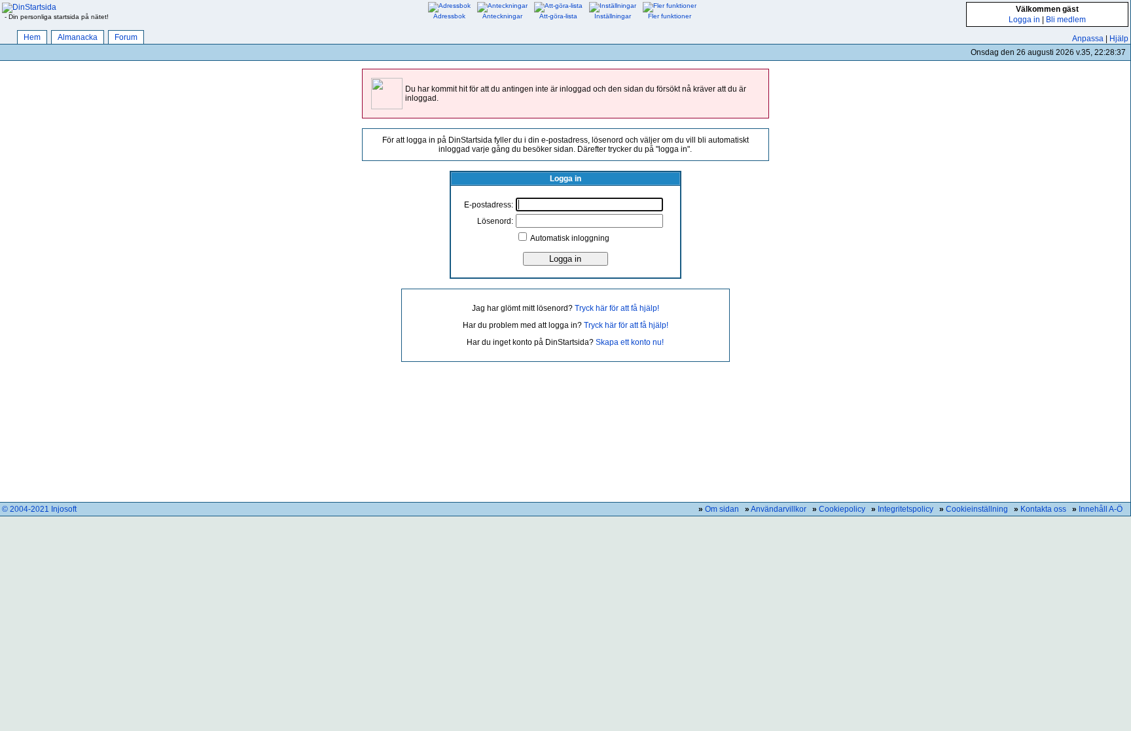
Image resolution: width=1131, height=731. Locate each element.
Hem (32, 37)
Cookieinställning (977, 509)
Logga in (1024, 19)
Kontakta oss (1043, 509)
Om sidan (722, 509)
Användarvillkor (778, 509)
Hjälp (1118, 38)
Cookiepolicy (842, 509)
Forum (126, 37)
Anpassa (1088, 38)
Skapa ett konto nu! (630, 342)
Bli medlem (1066, 19)
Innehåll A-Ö (1100, 509)
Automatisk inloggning (569, 238)
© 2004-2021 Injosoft (39, 509)
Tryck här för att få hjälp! (617, 308)
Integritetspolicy (905, 509)
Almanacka (78, 37)
